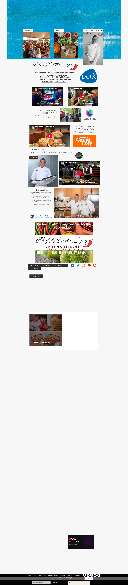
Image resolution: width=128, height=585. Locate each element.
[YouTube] (89, 265)
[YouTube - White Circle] (95, 575)
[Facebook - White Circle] (84, 575)
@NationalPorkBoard (48, 77)
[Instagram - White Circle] (91, 575)
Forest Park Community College (41, 204)
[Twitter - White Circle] (88, 575)
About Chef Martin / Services (93, 30)
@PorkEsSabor (63, 77)
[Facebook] (72, 265)
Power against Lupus (56, 152)
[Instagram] (83, 265)
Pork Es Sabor (47, 81)
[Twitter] (78, 265)
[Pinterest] (94, 265)
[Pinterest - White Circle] (98, 575)
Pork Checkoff (60, 81)
